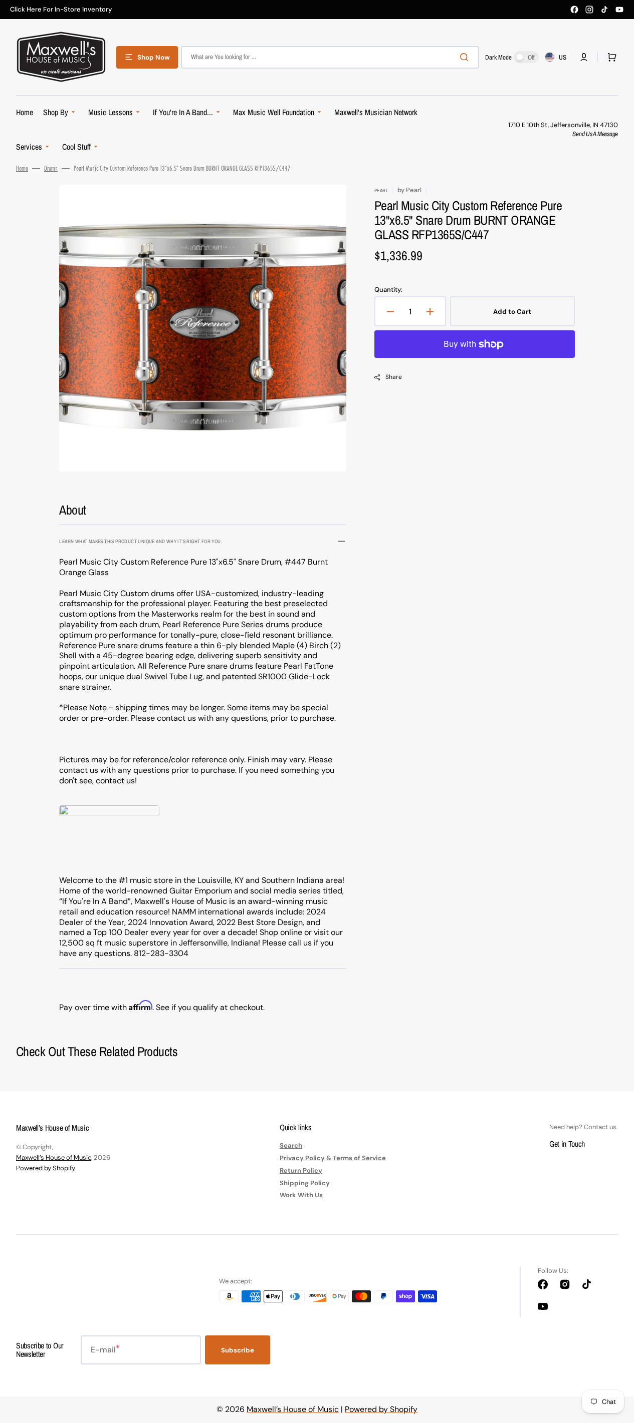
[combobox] (330, 57)
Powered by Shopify (45, 1168)
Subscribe (237, 1350)
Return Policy (301, 1170)
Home (22, 168)
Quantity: (388, 290)
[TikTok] (604, 9)
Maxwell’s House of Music (53, 1157)
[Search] (466, 57)
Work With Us (301, 1195)
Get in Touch (567, 1143)
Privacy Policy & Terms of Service (333, 1158)
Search (291, 1146)
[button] (584, 57)
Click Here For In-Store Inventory (61, 10)
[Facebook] (574, 9)
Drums (51, 168)
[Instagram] (589, 9)
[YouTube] (619, 9)
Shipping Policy (305, 1183)
